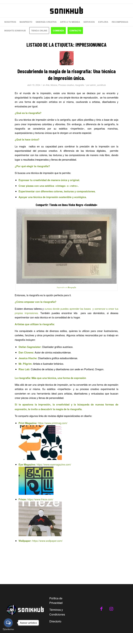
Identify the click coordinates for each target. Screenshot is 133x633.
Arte (48, 84)
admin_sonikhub (98, 84)
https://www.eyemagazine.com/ (54, 464)
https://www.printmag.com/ (52, 423)
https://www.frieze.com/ (40, 499)
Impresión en (62, 287)
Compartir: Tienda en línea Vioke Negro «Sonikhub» (66, 205)
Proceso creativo (66, 84)
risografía (79, 84)
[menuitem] (10, 22)
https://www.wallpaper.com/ (47, 540)
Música (54, 84)
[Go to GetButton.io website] (8, 629)
